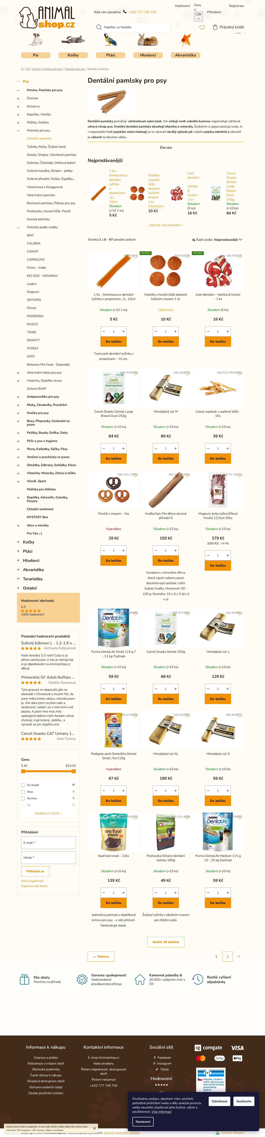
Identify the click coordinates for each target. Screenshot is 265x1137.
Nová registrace (32, 881)
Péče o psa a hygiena (42, 441)
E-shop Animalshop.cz (103, 1058)
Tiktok (164, 1069)
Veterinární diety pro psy (44, 372)
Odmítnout (219, 1101)
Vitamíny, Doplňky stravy (44, 380)
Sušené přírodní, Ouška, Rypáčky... (51, 179)
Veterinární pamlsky (41, 195)
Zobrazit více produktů (164, 225)
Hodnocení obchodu (37, 601)
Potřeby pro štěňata (41, 489)
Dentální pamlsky (39, 138)
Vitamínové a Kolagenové (45, 187)
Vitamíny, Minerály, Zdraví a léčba (51, 473)
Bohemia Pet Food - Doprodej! (48, 364)
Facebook (164, 1058)
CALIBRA (34, 243)
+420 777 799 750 (142, 12)
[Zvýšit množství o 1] (123, 331)
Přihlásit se (35, 871)
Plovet (31, 308)
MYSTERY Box (37, 517)
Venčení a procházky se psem (48, 457)
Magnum (33, 292)
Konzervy (33, 106)
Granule (32, 98)
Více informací (161, 1112)
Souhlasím (243, 1101)
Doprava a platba (46, 1058)
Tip (50, 805)
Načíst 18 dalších (166, 942)
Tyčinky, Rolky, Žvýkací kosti (46, 147)
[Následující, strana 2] (228, 956)
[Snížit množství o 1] (104, 331)
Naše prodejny (103, 1063)
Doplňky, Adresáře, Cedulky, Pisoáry (47, 499)
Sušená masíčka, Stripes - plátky (50, 171)
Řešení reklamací (104, 1079)
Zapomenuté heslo (34, 886)
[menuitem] (35, 55)
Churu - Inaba (36, 267)
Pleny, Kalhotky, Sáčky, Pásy (47, 449)
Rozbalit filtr (47, 813)
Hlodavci (31, 560)
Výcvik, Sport (36, 481)
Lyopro (31, 284)
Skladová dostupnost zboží (46, 1081)
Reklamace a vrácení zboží (46, 1063)
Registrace (236, 6)
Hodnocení (161, 1078)
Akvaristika (33, 569)
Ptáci (27, 551)
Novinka (50, 798)
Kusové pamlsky (38, 219)
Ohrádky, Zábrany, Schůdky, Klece (51, 465)
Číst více (166, 148)
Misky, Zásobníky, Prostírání (47, 405)
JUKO (31, 356)
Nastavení (143, 1122)
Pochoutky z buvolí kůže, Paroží (49, 211)
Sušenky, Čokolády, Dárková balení (51, 163)
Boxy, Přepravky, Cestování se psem (48, 423)
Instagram (164, 1063)
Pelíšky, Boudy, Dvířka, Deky (47, 433)
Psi (26, 81)
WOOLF (33, 348)
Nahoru (103, 956)
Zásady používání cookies (45, 1093)
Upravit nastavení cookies (122, 1133)
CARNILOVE (36, 259)
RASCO (32, 324)
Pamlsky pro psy (38, 130)
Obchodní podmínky (46, 1069)
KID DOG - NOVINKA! (42, 276)
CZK (198, 14)
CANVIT (33, 251)
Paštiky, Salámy (38, 122)
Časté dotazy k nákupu (46, 1075)
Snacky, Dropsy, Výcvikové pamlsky (51, 155)
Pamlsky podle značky (42, 227)
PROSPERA (35, 316)
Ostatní (30, 588)
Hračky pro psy (38, 413)
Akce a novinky (38, 525)
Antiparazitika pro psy (43, 397)
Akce (50, 792)
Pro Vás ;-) (34, 533)
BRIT (30, 235)
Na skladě (51, 785)
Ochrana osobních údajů (46, 1087)
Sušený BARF (36, 389)
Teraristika (32, 579)
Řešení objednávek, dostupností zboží (103, 1071)
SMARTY (33, 340)
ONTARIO (34, 300)
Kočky (28, 542)
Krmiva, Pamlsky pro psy (45, 90)
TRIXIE (31, 332)
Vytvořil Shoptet (232, 1133)
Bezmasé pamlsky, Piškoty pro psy (51, 203)
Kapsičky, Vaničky (39, 114)
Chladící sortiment (40, 509)
